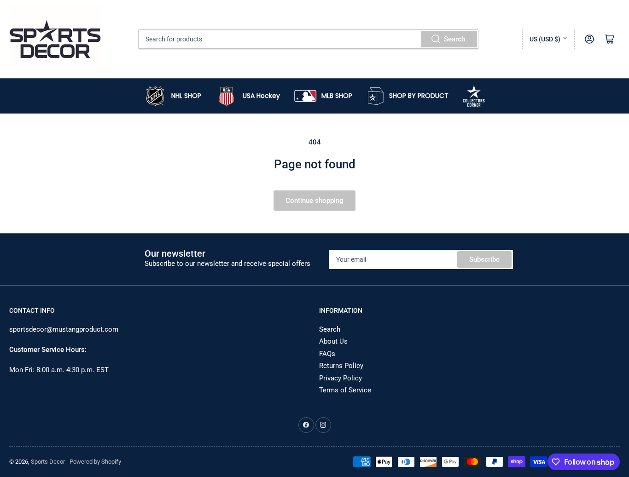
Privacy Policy (340, 378)
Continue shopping (314, 200)
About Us (333, 341)
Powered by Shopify (95, 461)
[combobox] (308, 39)
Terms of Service (345, 390)
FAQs (327, 354)
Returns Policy (341, 366)
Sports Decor (48, 461)
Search (454, 39)
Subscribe (484, 259)
